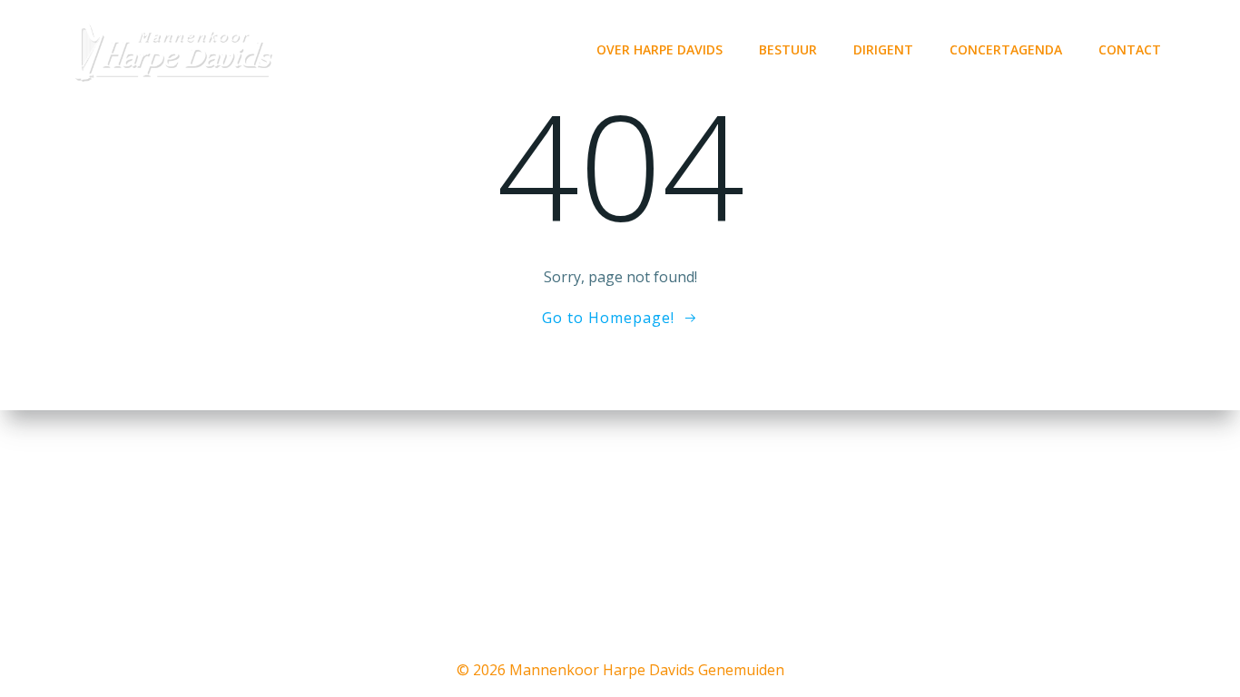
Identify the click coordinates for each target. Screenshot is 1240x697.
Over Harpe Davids (659, 49)
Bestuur (788, 49)
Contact (1129, 49)
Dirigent (883, 49)
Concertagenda (1006, 49)
